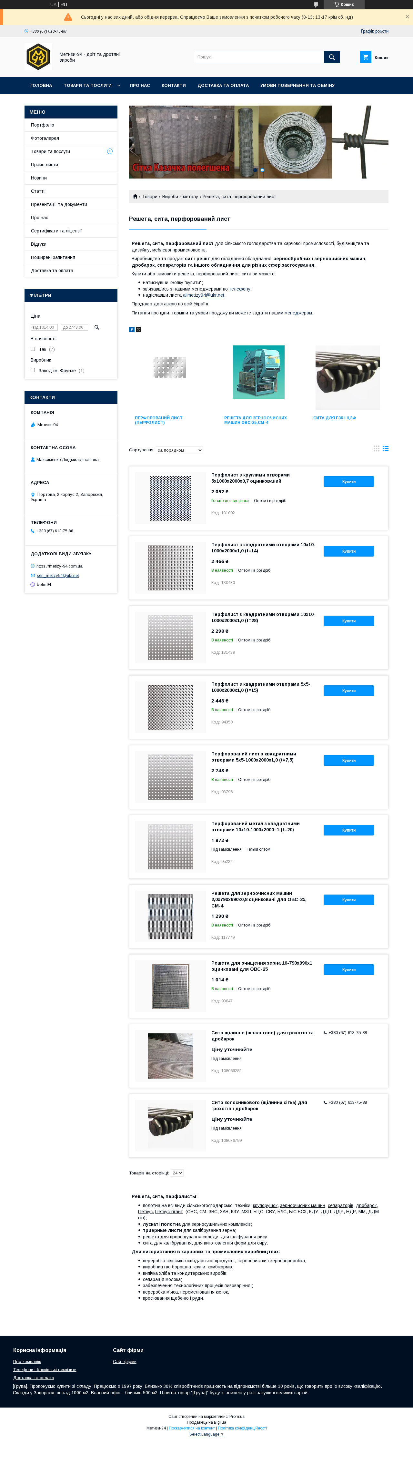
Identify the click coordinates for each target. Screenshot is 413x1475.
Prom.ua (237, 1416)
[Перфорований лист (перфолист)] (169, 377)
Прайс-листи (44, 164)
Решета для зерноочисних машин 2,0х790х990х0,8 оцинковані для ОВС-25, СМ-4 (259, 899)
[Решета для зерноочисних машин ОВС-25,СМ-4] (258, 377)
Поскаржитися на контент (192, 1428)
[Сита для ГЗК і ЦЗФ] (347, 377)
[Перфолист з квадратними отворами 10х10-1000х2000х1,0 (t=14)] (170, 568)
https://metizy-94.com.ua (59, 566)
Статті (38, 191)
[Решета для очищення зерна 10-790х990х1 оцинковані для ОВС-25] (170, 986)
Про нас (140, 85)
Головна (41, 85)
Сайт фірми (124, 1361)
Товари (149, 196)
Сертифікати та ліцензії (56, 230)
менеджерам (298, 312)
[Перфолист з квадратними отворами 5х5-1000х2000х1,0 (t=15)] (170, 707)
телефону (239, 289)
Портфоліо (42, 125)
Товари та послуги (88, 85)
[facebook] (132, 330)
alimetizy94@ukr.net (203, 295)
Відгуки (38, 244)
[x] (138, 330)
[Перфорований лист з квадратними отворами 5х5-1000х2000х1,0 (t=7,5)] (170, 777)
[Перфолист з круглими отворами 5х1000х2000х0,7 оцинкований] (170, 498)
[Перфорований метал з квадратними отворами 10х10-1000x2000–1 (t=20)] (170, 847)
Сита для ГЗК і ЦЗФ (334, 418)
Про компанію (27, 1361)
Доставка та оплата (223, 85)
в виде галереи (376, 450)
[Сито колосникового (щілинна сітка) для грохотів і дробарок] (170, 1126)
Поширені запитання (53, 257)
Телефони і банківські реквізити (44, 1369)
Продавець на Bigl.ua (206, 1422)
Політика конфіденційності (242, 1428)
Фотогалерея (45, 138)
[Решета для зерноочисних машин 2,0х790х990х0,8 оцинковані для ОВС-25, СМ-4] (170, 916)
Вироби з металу (180, 196)
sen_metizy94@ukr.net (58, 575)
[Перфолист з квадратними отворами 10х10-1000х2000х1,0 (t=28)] (170, 637)
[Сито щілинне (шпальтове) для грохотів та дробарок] (170, 1056)
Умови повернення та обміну (297, 85)
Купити (349, 481)
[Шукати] (332, 57)
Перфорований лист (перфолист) (159, 420)
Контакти (174, 85)
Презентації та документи (59, 204)
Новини (39, 177)
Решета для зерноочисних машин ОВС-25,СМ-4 (255, 420)
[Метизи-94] (38, 68)
